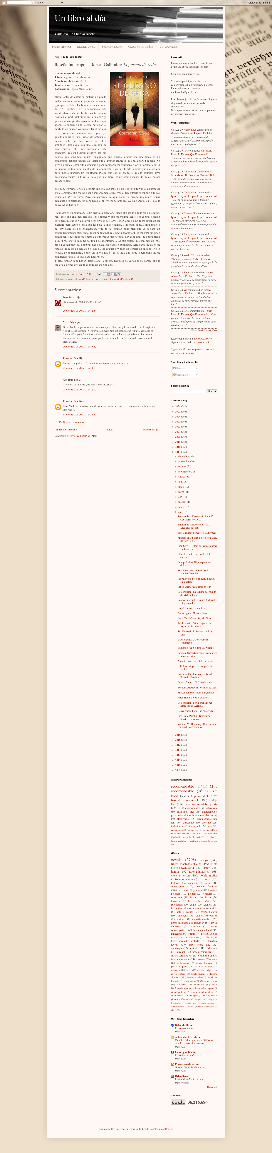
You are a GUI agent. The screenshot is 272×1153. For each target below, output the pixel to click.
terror (206, 867)
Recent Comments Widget (207, 330)
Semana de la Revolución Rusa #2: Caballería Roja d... (196, 518)
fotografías (199, 984)
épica (187, 999)
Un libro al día (80, 17)
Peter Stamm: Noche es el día (193, 697)
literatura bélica (209, 933)
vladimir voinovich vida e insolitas (190, 259)
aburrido (178, 837)
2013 (178, 750)
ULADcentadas (168, 46)
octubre (182, 466)
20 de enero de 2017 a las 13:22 (79, 346)
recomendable (182, 786)
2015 (178, 739)
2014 (178, 745)
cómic (191, 883)
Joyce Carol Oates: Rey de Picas (194, 618)
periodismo (211, 948)
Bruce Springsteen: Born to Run (194, 586)
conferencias (183, 962)
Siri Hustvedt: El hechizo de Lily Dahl (195, 633)
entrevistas (176, 897)
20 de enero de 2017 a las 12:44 (79, 310)
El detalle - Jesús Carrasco (188, 1055)
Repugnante (183, 819)
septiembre (184, 471)
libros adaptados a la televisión (187, 922)
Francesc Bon (70, 358)
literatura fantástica (206, 886)
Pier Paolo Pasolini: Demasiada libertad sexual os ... (194, 717)
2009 (178, 770)
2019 (178, 441)
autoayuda (182, 984)
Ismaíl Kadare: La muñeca (191, 608)
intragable (196, 826)
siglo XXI (129, 279)
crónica (207, 904)
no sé (209, 826)
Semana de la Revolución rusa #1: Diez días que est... (195, 526)
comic (193, 904)
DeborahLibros (183, 1025)
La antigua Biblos (185, 1052)
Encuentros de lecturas (187, 1064)
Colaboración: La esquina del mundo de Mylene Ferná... (197, 593)
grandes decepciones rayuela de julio (191, 133)
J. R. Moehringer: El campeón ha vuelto (195, 667)
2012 (178, 755)
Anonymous (190, 129)
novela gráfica (208, 875)
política (192, 893)
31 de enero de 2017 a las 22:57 (79, 414)
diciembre (183, 456)
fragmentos (176, 1002)
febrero (182, 507)
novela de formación (188, 937)
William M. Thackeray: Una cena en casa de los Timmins (197, 725)
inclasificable (178, 826)
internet (187, 988)
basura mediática (178, 840)
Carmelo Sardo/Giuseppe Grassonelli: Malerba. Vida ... (197, 654)
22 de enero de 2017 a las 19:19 (79, 368)
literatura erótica (209, 981)
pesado (198, 837)
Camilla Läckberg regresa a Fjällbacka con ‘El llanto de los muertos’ (194, 1041)
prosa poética (190, 981)
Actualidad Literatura (187, 1037)
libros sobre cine (199, 944)
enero (181, 512)
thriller (180, 919)
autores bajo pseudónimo (78, 279)
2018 (178, 447)
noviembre (184, 461)
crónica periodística (206, 915)
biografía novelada (202, 919)
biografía (207, 893)
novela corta (186, 867)
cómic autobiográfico (202, 992)
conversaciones (177, 1006)
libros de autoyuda (206, 1006)
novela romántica (201, 952)
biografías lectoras (203, 966)
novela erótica (178, 973)
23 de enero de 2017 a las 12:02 (79, 389)
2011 (178, 760)
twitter (208, 342)
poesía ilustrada (207, 1002)
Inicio (110, 429)
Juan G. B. (69, 297)
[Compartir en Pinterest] (119, 274)
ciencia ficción (180, 875)
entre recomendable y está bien (194, 806)
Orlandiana (181, 1076)
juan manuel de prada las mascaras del (192, 175)
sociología (176, 948)
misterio (193, 948)
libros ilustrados (179, 908)
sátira (214, 908)
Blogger (168, 1129)
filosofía (175, 901)
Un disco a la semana (182, 353)
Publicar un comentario (71, 422)
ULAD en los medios (140, 46)
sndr (138, 1129)
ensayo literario (209, 912)
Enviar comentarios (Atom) (83, 435)
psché (188, 837)
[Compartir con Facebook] (115, 274)
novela (176, 859)
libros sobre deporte (204, 988)
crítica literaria (204, 962)
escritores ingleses (99, 279)
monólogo (192, 995)
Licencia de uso (86, 46)
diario (209, 937)
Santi (186, 272)
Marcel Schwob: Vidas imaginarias (196, 692)
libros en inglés (117, 279)
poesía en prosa (179, 966)
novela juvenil (198, 973)
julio (181, 481)
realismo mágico (205, 970)
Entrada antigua (151, 429)
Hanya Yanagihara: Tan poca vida (195, 711)
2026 (178, 406)
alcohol (181, 952)
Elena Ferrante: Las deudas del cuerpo (194, 555)
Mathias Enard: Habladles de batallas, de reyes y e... (197, 539)
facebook (197, 342)
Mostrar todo (212, 1087)
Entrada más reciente (66, 429)
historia (175, 883)
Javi (186, 150)
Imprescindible (200, 796)
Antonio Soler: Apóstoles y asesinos (196, 661)
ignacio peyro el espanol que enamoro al (191, 152)
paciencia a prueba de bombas (203, 840)
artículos (195, 926)
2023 (178, 421)
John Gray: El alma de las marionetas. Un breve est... (197, 547)
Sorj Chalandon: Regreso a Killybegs (197, 532)
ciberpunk (198, 999)
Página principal (61, 46)
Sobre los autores (112, 46)
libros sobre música (199, 901)
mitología (175, 970)
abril (181, 496)
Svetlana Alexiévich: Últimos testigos (197, 687)
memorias (200, 908)
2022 (178, 426)
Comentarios (182, 374)
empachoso (193, 829)
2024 (178, 416)
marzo (182, 501)
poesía (207, 879)
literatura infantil (202, 930)
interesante (211, 808)
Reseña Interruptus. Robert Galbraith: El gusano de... (197, 601)
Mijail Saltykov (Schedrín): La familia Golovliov (194, 572)
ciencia (213, 959)
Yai (185, 290)
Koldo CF (189, 255)
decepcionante (192, 808)
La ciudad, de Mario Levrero (189, 1079)
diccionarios (177, 995)
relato (213, 864)
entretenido (188, 822)
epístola (191, 1006)
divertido (206, 822)
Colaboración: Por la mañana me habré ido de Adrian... (195, 704)
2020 (178, 436)
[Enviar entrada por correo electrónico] (98, 274)
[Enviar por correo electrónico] (105, 274)
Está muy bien (185, 811)
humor (175, 871)
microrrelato (183, 959)
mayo (181, 491)
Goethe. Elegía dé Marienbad (189, 1067)
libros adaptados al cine (186, 864)
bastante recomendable (185, 800)
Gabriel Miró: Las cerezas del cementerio (193, 641)
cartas (189, 970)
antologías (182, 915)
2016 (178, 734)
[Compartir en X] (112, 274)
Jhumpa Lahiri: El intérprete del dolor (194, 563)
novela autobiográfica (189, 890)
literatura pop (191, 1002)
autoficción (177, 904)
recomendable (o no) (206, 815)
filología (210, 999)
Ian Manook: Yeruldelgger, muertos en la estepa (196, 580)
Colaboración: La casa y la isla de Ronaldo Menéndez (195, 675)
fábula (204, 995)
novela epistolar (194, 977)
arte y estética (185, 912)
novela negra (187, 879)
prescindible (177, 829)
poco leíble (209, 837)
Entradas (180, 368)
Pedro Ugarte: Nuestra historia (193, 613)
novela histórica (199, 871)
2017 (178, 452)
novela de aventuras (207, 955)
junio (181, 486)
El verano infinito (184, 1028)
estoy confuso (211, 833)
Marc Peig (68, 322)
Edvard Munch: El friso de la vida (196, 682)
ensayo (204, 860)
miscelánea (176, 933)
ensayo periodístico (181, 955)
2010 (178, 765)
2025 (178, 411)
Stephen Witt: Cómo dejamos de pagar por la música (194, 624)
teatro (207, 883)
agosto (182, 476)
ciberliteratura (178, 992)
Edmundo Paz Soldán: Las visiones (196, 647)
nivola (174, 1010)
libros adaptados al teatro (185, 941)
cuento (191, 933)
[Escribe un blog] (108, 274)
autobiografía (178, 886)
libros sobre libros (200, 897)
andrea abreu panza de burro (192, 274)
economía (200, 959)
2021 (178, 431)
